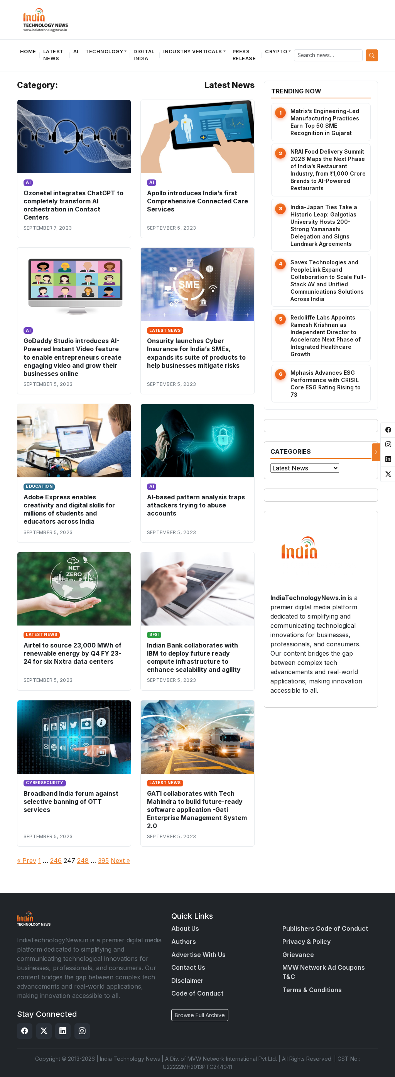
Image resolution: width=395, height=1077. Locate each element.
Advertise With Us (198, 955)
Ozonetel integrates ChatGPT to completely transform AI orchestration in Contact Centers (73, 205)
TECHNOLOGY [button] (104, 51)
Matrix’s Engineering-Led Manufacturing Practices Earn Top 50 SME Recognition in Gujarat (324, 122)
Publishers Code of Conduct (325, 928)
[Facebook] (24, 1031)
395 (103, 860)
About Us (185, 928)
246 (56, 860)
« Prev (26, 860)
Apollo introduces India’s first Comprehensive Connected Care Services (197, 201)
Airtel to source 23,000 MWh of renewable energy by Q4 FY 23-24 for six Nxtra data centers (73, 653)
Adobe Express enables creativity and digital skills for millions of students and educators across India (69, 509)
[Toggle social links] (376, 452)
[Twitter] (44, 1031)
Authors (183, 941)
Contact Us (188, 967)
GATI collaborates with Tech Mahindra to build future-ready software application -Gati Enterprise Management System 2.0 (197, 810)
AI (76, 51)
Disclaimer (187, 980)
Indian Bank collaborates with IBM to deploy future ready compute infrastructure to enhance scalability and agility (194, 657)
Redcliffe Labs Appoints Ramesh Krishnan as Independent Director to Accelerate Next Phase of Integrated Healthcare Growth (325, 335)
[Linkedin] (63, 1031)
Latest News (53, 55)
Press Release (244, 55)
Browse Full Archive (200, 1015)
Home (28, 51)
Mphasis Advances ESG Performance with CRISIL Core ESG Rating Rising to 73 (325, 383)
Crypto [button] (276, 51)
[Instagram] (82, 1031)
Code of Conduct (197, 993)
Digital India (144, 55)
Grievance (298, 955)
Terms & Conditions (312, 990)
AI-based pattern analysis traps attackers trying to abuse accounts (196, 505)
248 (83, 860)
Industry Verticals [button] (192, 51)
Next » (120, 860)
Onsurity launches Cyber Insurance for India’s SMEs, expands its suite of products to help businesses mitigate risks (196, 353)
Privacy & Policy (306, 941)
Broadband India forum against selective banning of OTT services (71, 801)
